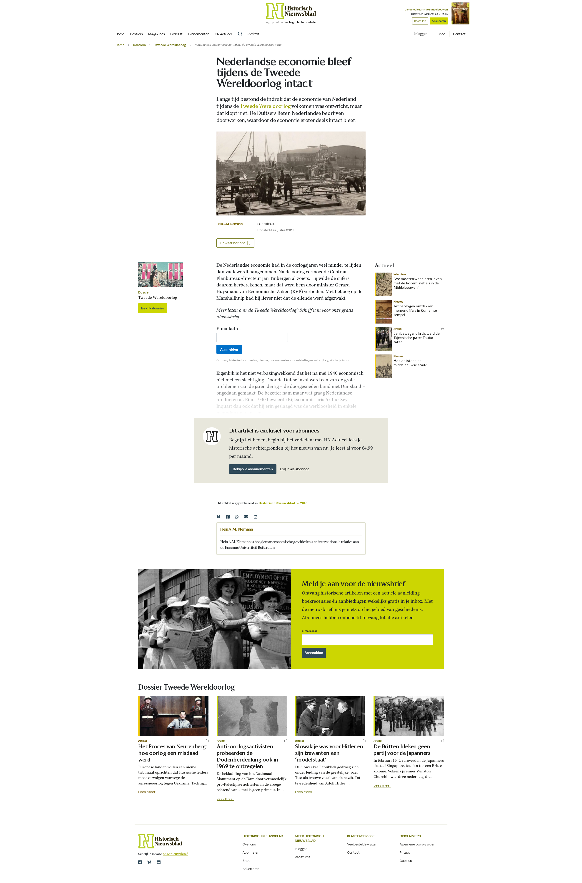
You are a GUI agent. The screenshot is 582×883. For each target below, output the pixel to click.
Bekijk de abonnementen (253, 469)
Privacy (405, 852)
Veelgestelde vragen (362, 844)
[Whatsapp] (237, 517)
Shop (442, 34)
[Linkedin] (255, 517)
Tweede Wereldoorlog (170, 45)
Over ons (249, 844)
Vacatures (302, 857)
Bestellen (420, 21)
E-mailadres (228, 329)
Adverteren (251, 869)
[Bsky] (149, 862)
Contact (459, 34)
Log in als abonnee (294, 469)
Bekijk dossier (152, 308)
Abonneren (439, 21)
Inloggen (301, 849)
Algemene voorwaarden (417, 844)
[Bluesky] (218, 517)
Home (119, 45)
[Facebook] (228, 517)
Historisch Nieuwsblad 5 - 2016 (282, 503)
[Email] (246, 517)
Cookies (406, 860)
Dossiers (139, 45)
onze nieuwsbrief (175, 854)
